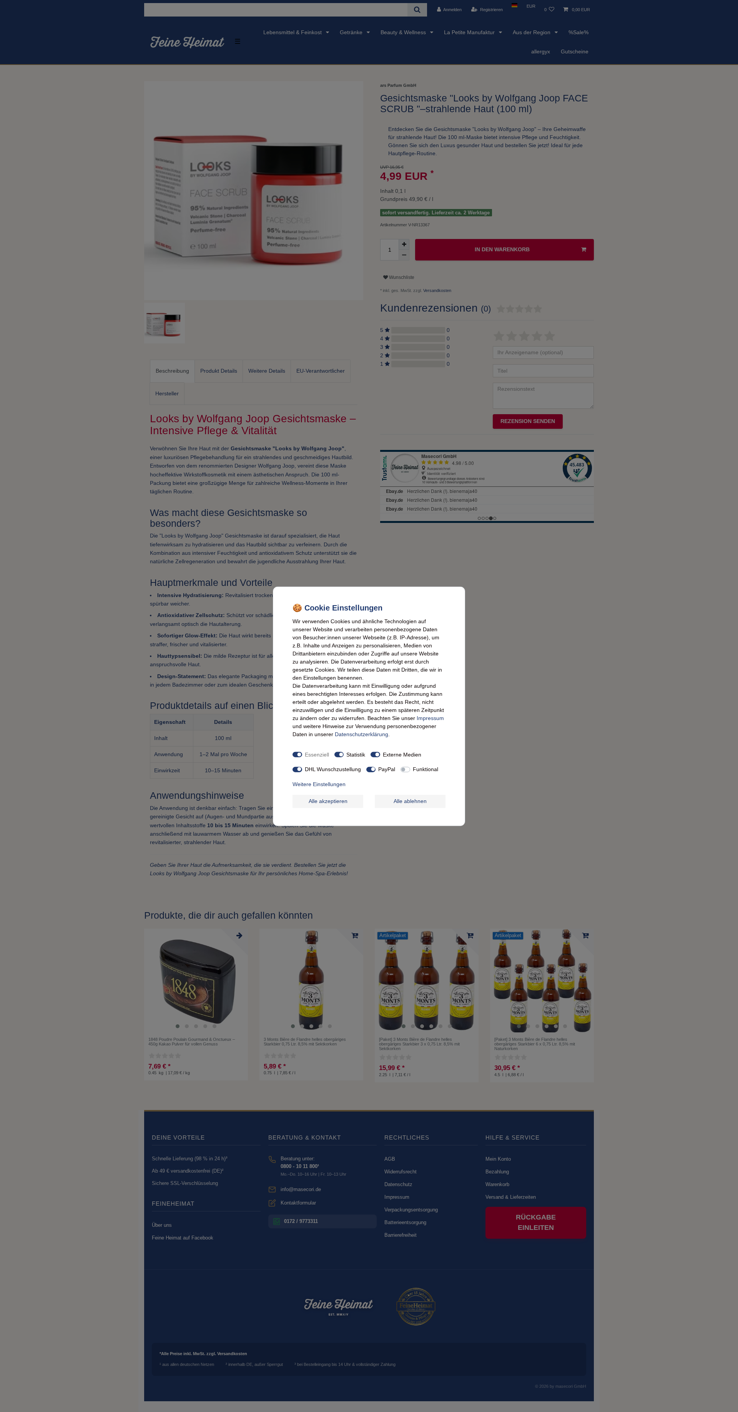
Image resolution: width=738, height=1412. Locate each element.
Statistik (355, 754)
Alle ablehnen (410, 801)
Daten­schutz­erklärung (361, 734)
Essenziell (317, 754)
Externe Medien (402, 754)
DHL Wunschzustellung (333, 769)
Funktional (425, 769)
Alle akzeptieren (328, 801)
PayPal (386, 769)
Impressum (430, 718)
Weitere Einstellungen (319, 784)
